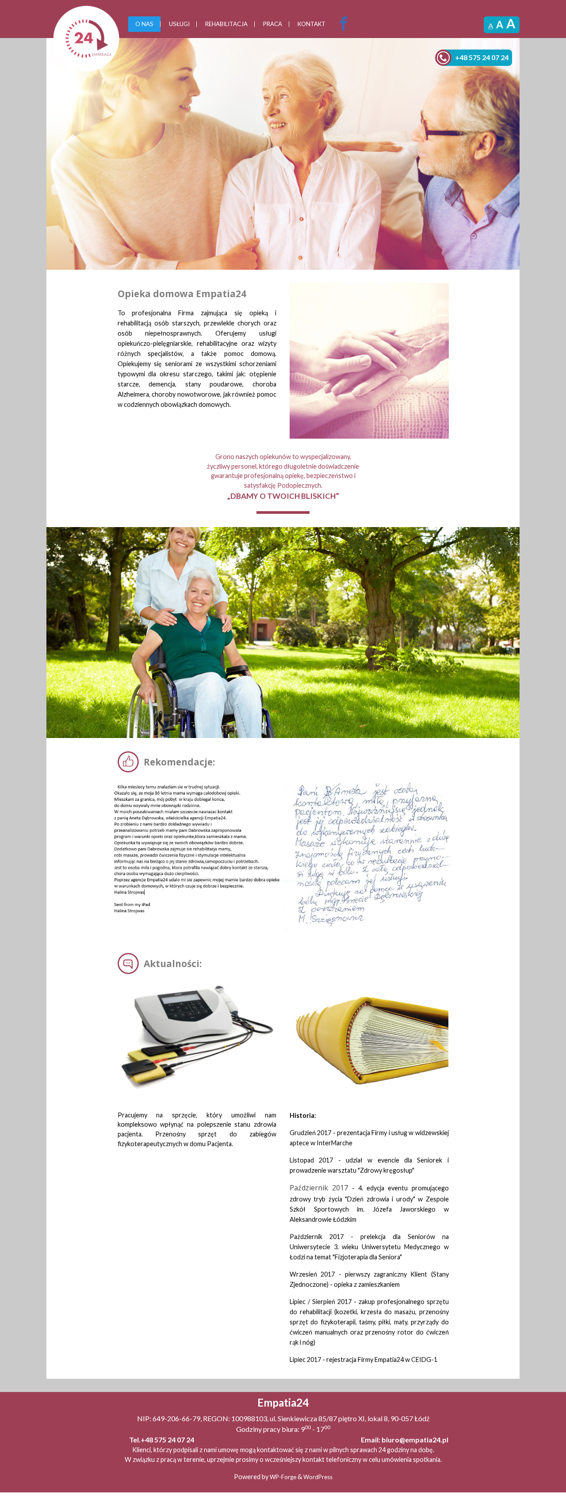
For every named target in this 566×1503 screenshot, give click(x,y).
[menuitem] (144, 24)
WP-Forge (283, 1476)
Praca (272, 23)
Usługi (179, 23)
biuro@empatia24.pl (415, 1439)
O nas (144, 23)
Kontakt (311, 23)
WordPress (318, 1476)
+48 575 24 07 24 (482, 57)
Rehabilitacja (226, 23)
